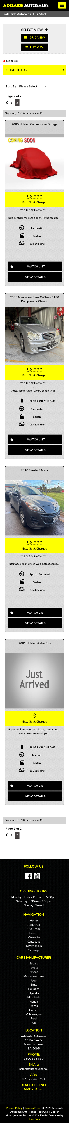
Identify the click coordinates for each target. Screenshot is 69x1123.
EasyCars (34, 1119)
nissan (33, 972)
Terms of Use (32, 1108)
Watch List (36, 266)
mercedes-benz (33, 976)
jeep (34, 981)
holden (33, 1010)
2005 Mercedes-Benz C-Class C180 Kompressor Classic (34, 299)
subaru (33, 963)
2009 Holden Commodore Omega (34, 124)
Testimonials (34, 946)
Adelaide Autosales (17, 14)
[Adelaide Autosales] (34, 5)
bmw (33, 985)
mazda (33, 1006)
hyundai (34, 993)
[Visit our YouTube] (38, 877)
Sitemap (33, 950)
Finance (33, 933)
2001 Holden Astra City (34, 643)
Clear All (12, 61)
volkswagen (34, 1014)
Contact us (33, 942)
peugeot (33, 989)
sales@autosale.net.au (33, 1069)
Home (34, 921)
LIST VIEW (37, 47)
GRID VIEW (37, 38)
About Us (33, 925)
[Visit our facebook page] (29, 877)
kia (34, 1023)
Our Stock (40, 14)
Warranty (34, 937)
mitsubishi (33, 997)
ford (34, 1018)
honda (33, 1002)
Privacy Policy (14, 1108)
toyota (33, 968)
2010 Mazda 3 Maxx (34, 470)
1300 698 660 (34, 1059)
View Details (35, 277)
